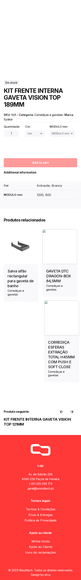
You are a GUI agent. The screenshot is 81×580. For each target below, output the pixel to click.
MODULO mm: (59, 126)
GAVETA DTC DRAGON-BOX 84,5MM (58, 276)
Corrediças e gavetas (36, 573)
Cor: (28, 126)
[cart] (72, 34)
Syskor (8, 119)
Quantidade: (12, 126)
